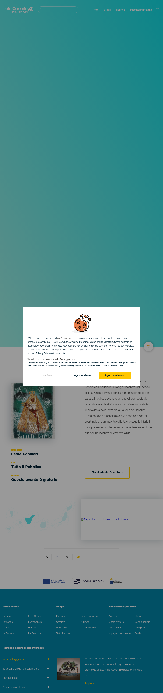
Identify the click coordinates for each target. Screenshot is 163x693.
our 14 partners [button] (64, 338)
